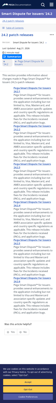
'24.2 (5, 64)
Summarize (14, 56)
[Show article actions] (52, 35)
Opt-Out (28, 389)
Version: (6, 42)
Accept (28, 382)
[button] (28, 28)
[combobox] (29, 42)
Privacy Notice (19, 372)
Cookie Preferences (28, 396)
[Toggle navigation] (52, 4)
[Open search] (43, 4)
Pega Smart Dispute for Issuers (29, 63)
